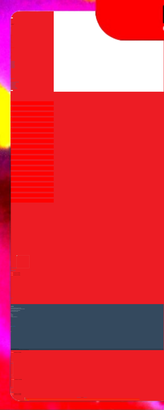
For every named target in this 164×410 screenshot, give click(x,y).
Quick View (2, 404)
